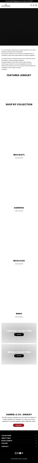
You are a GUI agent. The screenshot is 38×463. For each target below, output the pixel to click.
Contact (5, 446)
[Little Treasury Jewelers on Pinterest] (22, 453)
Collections (6, 435)
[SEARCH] (30, 5)
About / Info (6, 438)
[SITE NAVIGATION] (33, 5)
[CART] (35, 5)
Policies (5, 443)
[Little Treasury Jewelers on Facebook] (18, 453)
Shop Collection (19, 158)
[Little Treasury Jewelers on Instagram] (16, 453)
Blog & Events (7, 441)
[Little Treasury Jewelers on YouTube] (20, 453)
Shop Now (18, 425)
